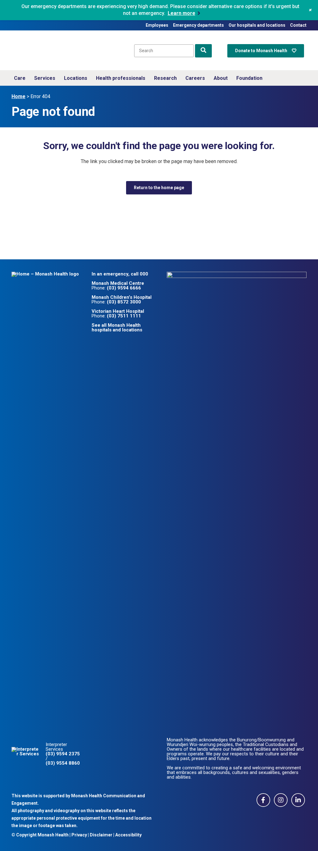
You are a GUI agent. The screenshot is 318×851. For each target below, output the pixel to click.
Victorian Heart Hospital (118, 311)
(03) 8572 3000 (124, 302)
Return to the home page (159, 187)
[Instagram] (281, 799)
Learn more (181, 13)
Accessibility (128, 834)
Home (18, 96)
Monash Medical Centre (118, 283)
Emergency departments (198, 25)
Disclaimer (101, 834)
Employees (157, 25)
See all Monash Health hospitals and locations (117, 327)
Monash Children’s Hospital (122, 297)
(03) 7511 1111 (124, 316)
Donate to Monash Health (261, 50)
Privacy (79, 834)
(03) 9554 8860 (63, 763)
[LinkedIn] (298, 799)
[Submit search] (203, 50)
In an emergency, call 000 (120, 274)
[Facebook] (263, 799)
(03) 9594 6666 (124, 288)
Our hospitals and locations (257, 25)
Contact (298, 25)
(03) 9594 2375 (63, 754)
